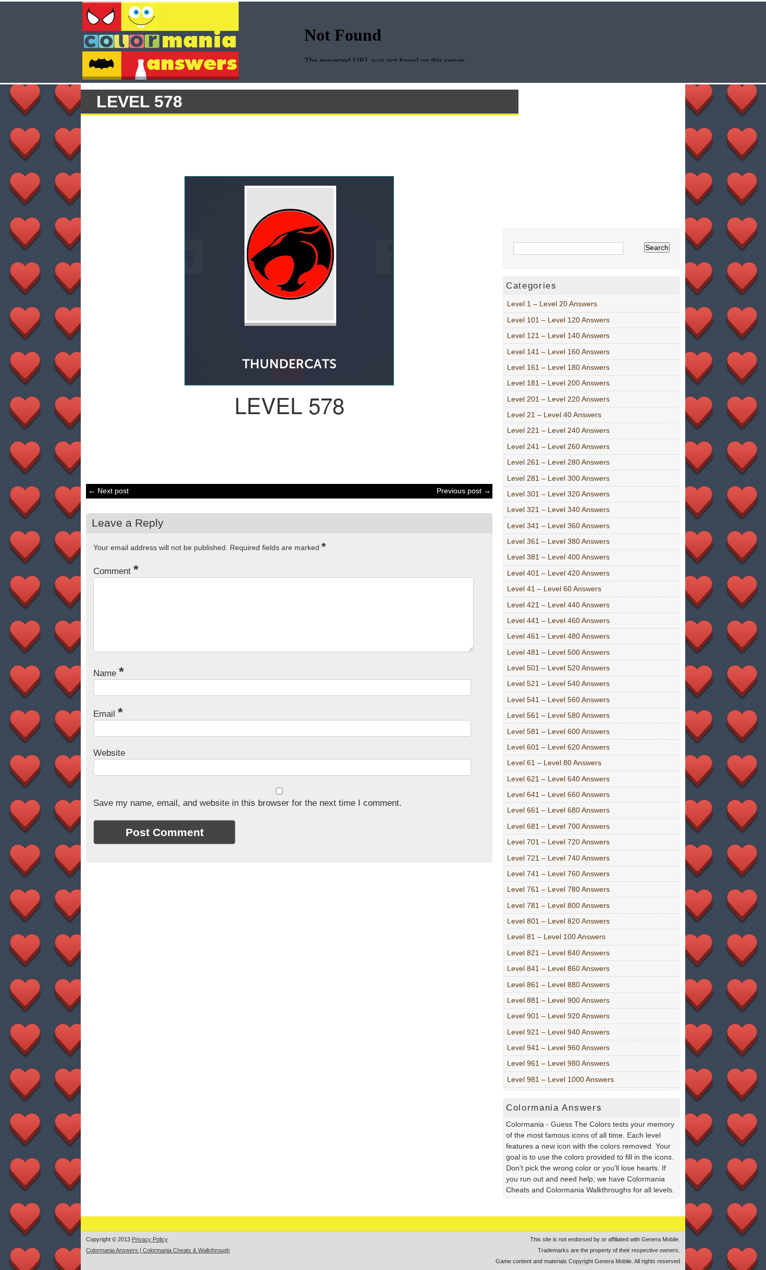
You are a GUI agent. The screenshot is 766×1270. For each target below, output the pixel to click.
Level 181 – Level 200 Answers (558, 383)
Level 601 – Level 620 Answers (558, 747)
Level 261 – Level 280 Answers (558, 462)
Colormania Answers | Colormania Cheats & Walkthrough (158, 1250)
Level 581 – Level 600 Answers (558, 731)
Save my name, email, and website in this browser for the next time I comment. (247, 803)
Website (109, 753)
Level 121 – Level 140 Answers (558, 335)
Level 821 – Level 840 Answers (558, 953)
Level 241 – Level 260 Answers (558, 446)
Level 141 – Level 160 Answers (558, 351)
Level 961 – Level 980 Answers (558, 1063)
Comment (116, 571)
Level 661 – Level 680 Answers (558, 810)
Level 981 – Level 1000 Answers (560, 1079)
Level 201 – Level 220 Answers (558, 399)
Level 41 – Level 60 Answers (554, 588)
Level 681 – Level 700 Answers (558, 826)
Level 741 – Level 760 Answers (558, 873)
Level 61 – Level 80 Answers (554, 762)
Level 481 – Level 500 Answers (558, 652)
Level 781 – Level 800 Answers (558, 905)
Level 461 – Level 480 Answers (558, 636)
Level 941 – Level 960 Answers (558, 1047)
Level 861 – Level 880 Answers (558, 984)
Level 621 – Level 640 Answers (558, 779)
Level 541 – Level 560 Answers (558, 699)
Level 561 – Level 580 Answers (558, 715)
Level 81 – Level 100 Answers (556, 936)
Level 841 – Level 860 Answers (558, 968)
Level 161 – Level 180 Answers (558, 367)
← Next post (108, 491)
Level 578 (139, 101)
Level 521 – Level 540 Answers (558, 683)
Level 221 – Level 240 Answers (558, 430)
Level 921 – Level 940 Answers (558, 1032)
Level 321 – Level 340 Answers (558, 509)
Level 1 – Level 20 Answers (552, 304)
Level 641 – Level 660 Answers (558, 794)
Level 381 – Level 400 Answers (558, 557)
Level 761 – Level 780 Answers (558, 889)
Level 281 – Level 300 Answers (558, 478)
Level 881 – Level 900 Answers (558, 1000)
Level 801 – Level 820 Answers (558, 921)
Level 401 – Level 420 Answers (558, 573)
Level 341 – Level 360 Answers (558, 525)
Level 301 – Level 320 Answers (558, 494)
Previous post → (464, 491)
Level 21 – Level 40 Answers (554, 414)
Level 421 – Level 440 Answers (558, 605)
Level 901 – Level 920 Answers (558, 1016)
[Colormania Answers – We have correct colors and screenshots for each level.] (160, 77)
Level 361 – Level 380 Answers (558, 541)
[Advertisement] (284, 144)
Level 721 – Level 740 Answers (558, 858)
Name (108, 673)
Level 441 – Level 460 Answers (558, 620)
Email (108, 714)
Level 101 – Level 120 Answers (558, 320)
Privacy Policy (150, 1239)
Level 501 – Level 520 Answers (558, 668)
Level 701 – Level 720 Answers (558, 842)
